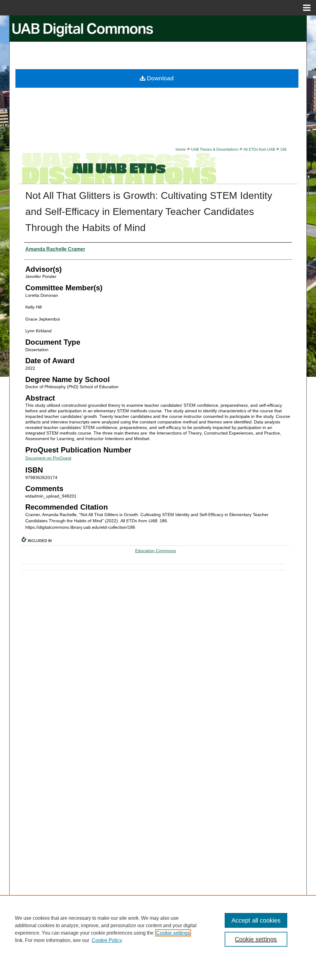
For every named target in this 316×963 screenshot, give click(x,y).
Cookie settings (173, 933)
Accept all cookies (256, 920)
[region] (158, 929)
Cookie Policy (107, 940)
